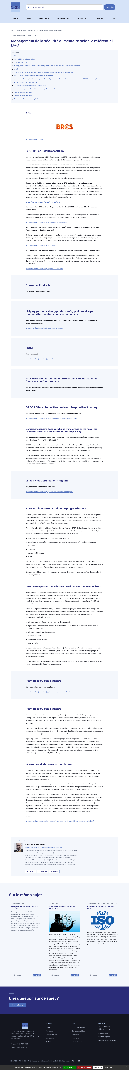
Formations (43, 18)
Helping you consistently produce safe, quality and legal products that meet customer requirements (47, 66)
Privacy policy (109, 1067)
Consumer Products (20, 62)
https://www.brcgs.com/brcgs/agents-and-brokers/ (44, 269)
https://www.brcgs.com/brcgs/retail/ (39, 359)
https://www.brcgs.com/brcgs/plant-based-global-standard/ (48, 692)
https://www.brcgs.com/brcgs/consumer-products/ (44, 328)
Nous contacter (103, 1033)
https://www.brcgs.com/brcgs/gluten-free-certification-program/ (49, 492)
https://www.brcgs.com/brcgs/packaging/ (41, 245)
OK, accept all (70, 1067)
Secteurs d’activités (78, 1031)
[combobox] (64, 7)
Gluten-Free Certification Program (25, 82)
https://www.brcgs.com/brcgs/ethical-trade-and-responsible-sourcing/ (51, 418)
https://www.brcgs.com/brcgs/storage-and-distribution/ (46, 222)
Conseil (28, 18)
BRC (15, 56)
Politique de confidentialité (107, 1040)
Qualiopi (48, 1042)
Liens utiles (75, 1038)
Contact (113, 18)
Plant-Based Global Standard (23, 92)
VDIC (14, 18)
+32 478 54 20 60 (104, 1027)
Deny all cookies (85, 1067)
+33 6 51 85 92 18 (104, 1029)
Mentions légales (104, 1037)
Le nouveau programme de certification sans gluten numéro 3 (34, 89)
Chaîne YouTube (77, 1042)
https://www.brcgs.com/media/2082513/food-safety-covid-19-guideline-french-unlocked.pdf (60, 821)
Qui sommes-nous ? (78, 1027)
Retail (16, 69)
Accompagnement (63, 18)
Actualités (99, 18)
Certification (81, 18)
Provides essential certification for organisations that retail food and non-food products (43, 72)
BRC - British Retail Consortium (24, 59)
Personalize (98, 1067)
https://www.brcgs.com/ (34, 139)
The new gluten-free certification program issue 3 (31, 85)
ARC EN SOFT (76, 1061)
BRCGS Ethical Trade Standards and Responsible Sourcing (33, 75)
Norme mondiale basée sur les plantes (26, 99)
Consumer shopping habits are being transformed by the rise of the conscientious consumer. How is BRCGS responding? (56, 79)
